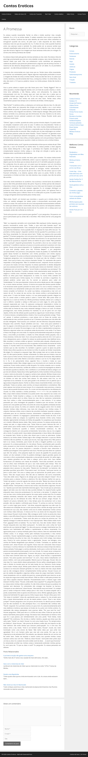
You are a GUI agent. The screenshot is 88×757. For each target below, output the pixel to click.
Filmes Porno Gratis (76, 112)
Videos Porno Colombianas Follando (73, 107)
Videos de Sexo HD (20, 14)
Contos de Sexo (74, 754)
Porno (71, 114)
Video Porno (70, 14)
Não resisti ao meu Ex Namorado (14, 685)
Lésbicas (72, 67)
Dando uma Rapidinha (11, 674)
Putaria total (73, 118)
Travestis (72, 82)
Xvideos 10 (73, 101)
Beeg (71, 134)
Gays (71, 61)
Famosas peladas (75, 123)
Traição (72, 80)
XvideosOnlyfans (75, 121)
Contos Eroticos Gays (76, 125)
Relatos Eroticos (74, 131)
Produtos (72, 72)
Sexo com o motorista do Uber (13, 664)
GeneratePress (27, 754)
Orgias (71, 69)
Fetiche (71, 59)
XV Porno (83, 754)
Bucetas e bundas (75, 116)
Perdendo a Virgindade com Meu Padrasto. (76, 154)
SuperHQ (72, 129)
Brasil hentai (73, 127)
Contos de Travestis (36, 14)
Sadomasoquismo (75, 74)
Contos (4, 19)
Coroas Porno (82, 14)
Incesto (71, 64)
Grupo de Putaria (75, 103)
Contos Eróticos (6, 14)
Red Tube (48, 14)
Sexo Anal (72, 77)
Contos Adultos (58, 14)
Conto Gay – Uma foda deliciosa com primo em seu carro (76, 173)
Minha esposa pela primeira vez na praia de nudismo (76, 204)
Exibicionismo (74, 54)
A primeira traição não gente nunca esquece (18, 655)
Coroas (71, 51)
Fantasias (72, 56)
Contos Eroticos (18, 5)
